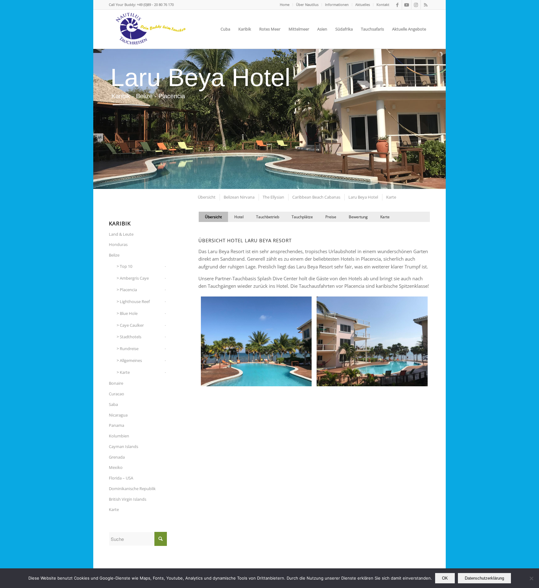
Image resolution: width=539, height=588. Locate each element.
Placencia (128, 289)
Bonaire (116, 383)
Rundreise (129, 348)
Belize (114, 255)
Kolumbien (119, 436)
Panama (116, 425)
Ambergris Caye (134, 278)
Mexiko (116, 467)
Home (284, 4)
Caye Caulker (132, 325)
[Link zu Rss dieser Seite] (425, 4)
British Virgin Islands (127, 499)
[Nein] (531, 578)
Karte (125, 372)
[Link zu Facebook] (397, 4)
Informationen (337, 4)
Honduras (118, 244)
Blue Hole (129, 313)
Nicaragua (118, 415)
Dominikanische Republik (132, 488)
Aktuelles (362, 4)
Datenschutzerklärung (484, 578)
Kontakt (382, 4)
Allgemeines (131, 360)
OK (445, 578)
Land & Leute (121, 234)
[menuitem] (285, 4)
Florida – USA (121, 478)
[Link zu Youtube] (406, 4)
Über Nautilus (307, 4)
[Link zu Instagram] (415, 4)
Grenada (117, 457)
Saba (113, 404)
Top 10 (126, 266)
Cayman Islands (123, 446)
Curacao (116, 394)
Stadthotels (130, 337)
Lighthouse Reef (135, 301)
